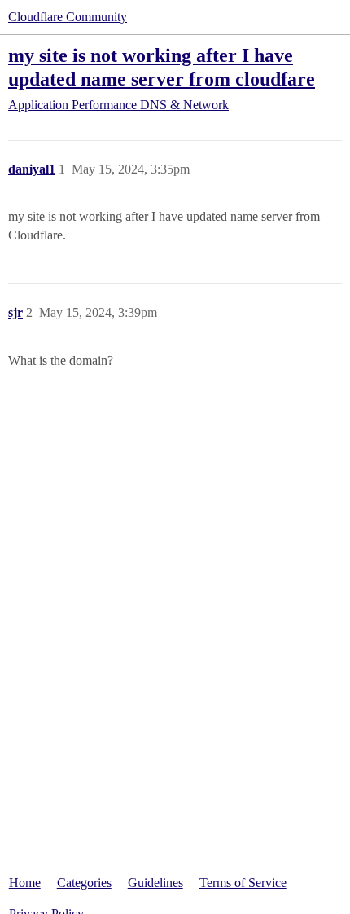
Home (25, 883)
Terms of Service (243, 883)
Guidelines (155, 883)
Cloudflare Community (67, 17)
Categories (84, 883)
